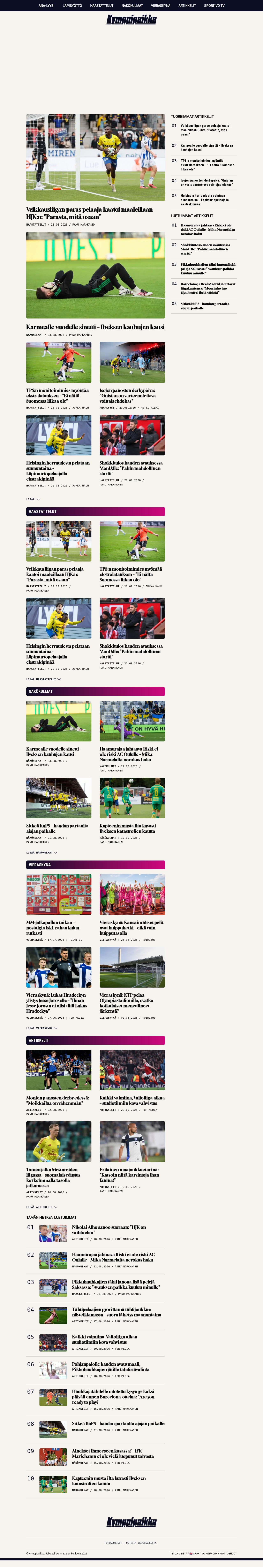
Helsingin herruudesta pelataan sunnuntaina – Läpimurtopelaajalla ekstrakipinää (58, 471)
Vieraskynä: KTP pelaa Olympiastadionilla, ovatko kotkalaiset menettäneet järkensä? (126, 1003)
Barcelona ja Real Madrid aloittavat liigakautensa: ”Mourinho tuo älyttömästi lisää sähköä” (208, 288)
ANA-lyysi (46, 6)
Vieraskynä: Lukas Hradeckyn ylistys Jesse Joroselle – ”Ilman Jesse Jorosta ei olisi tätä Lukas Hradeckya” (56, 1003)
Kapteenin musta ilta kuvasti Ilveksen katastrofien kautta (128, 828)
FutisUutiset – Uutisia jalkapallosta (130, 1543)
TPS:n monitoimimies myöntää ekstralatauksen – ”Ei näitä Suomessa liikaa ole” (57, 396)
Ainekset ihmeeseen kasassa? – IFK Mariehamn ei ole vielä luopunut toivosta (113, 1453)
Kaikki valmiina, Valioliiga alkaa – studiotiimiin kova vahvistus (132, 1100)
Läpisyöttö (72, 6)
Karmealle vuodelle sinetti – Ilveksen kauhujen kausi (95, 327)
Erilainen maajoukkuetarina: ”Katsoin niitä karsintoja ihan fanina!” (129, 1175)
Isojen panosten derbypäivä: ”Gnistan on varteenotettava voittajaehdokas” (128, 396)
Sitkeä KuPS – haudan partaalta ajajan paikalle (57, 828)
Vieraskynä (160, 6)
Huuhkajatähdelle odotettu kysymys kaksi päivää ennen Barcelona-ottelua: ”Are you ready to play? (113, 1397)
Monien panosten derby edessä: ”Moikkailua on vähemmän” (57, 1100)
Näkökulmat (132, 6)
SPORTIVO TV (214, 6)
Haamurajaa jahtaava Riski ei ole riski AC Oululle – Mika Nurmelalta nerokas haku (129, 754)
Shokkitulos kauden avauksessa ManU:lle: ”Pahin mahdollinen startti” (131, 468)
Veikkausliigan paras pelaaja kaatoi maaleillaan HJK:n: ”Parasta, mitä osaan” (89, 213)
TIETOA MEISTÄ (178, 1553)
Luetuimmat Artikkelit (192, 216)
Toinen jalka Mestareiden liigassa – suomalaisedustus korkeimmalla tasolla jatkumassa (53, 1177)
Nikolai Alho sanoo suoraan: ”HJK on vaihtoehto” (109, 1230)
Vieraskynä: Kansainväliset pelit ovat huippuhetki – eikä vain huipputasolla (132, 928)
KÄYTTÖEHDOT (228, 1553)
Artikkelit (187, 6)
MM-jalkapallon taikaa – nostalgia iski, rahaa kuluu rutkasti (52, 928)
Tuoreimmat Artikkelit (192, 116)
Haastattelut (101, 6)
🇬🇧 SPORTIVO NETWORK (203, 1553)
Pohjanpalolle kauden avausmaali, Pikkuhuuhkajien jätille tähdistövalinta (111, 1367)
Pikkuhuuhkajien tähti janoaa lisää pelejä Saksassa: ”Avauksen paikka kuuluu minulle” (116, 1284)
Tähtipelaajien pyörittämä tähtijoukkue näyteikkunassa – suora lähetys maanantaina (116, 1312)
